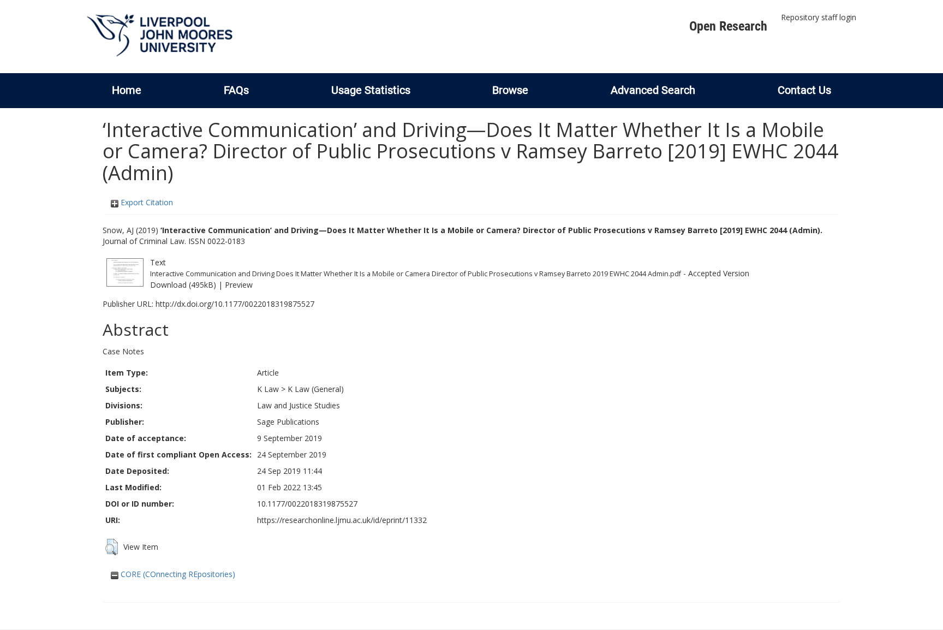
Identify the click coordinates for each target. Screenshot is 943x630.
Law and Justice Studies (298, 405)
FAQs (236, 90)
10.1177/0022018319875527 (307, 503)
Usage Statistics (370, 90)
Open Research (728, 26)
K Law (268, 389)
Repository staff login (818, 17)
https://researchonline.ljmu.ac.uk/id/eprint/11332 (342, 520)
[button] (111, 547)
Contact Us (804, 90)
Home (126, 90)
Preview (239, 285)
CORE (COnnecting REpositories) (176, 574)
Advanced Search (653, 90)
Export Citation (145, 202)
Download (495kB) (183, 285)
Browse (510, 90)
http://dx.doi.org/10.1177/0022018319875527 (235, 304)
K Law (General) (316, 389)
